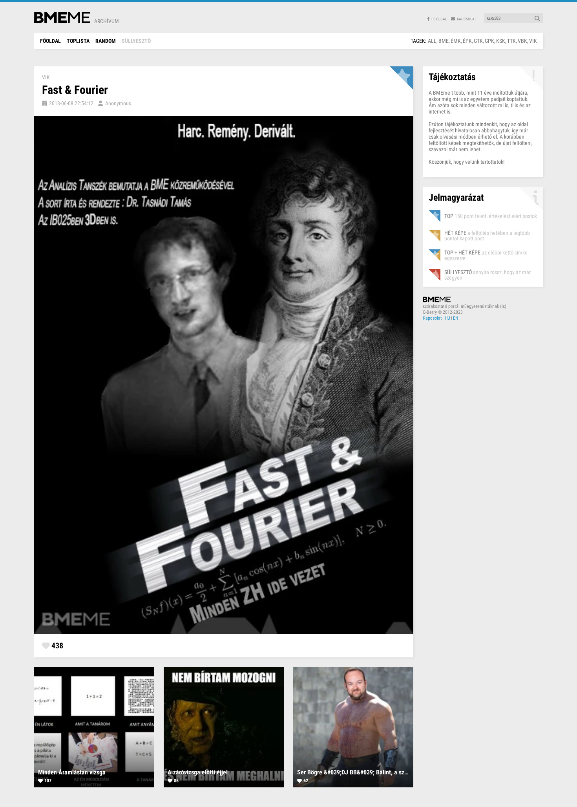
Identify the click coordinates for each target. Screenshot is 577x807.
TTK (511, 41)
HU (447, 318)
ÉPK (467, 41)
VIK (533, 41)
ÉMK (456, 41)
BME (443, 41)
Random (105, 41)
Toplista (78, 41)
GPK (489, 41)
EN (455, 318)
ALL (432, 41)
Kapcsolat (432, 318)
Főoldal (50, 41)
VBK (522, 41)
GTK (478, 41)
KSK (500, 41)
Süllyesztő (136, 41)
